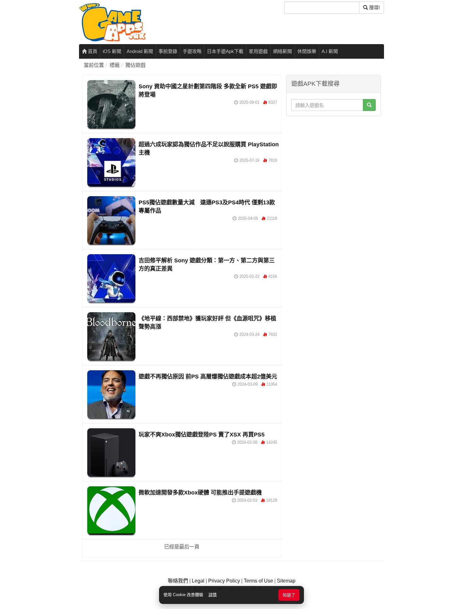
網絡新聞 (282, 51)
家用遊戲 (258, 51)
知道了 (289, 595)
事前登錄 (167, 51)
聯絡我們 (178, 580)
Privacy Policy (224, 580)
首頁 (92, 51)
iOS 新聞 (112, 51)
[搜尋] (369, 105)
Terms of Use (258, 580)
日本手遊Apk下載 (225, 51)
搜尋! (374, 7)
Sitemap (286, 580)
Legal (198, 580)
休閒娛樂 (306, 51)
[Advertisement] (333, 158)
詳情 (213, 594)
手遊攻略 (192, 51)
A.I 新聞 (330, 51)
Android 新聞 (140, 51)
